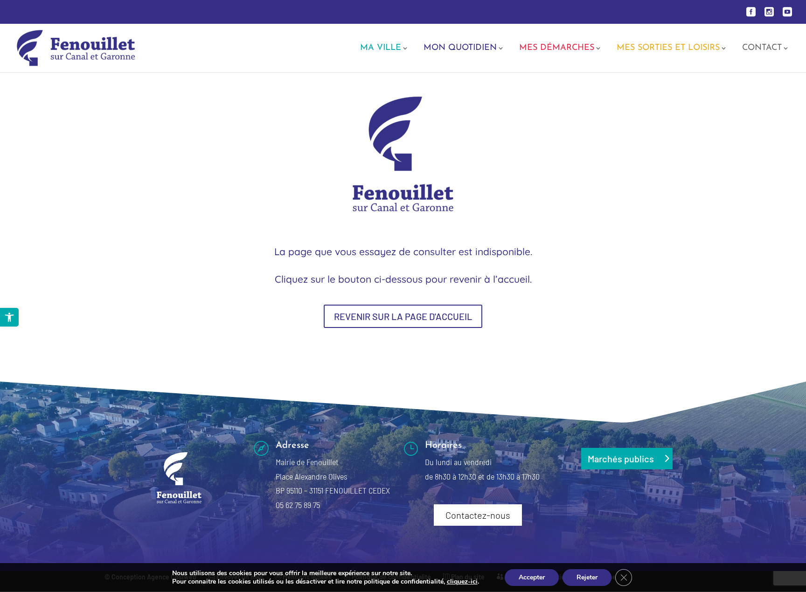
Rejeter (587, 577)
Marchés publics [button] (621, 458)
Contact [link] (762, 48)
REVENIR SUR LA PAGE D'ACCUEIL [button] (403, 316)
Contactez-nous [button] (477, 515)
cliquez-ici (462, 582)
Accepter (532, 577)
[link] (9, 317)
